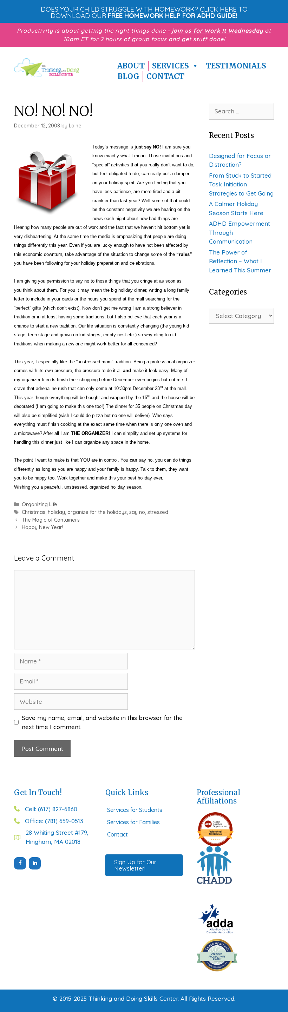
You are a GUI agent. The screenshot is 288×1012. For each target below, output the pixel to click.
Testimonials (236, 66)
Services (170, 66)
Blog (128, 76)
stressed (158, 512)
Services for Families (133, 822)
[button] (144, 12)
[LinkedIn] (35, 863)
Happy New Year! (42, 527)
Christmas (33, 512)
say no (137, 512)
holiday (56, 512)
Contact (165, 76)
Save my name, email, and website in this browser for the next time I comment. (102, 722)
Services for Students (134, 809)
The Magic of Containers (51, 520)
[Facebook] (20, 863)
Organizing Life (39, 504)
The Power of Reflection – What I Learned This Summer (240, 261)
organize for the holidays (97, 512)
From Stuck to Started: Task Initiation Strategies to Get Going (241, 184)
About (131, 66)
